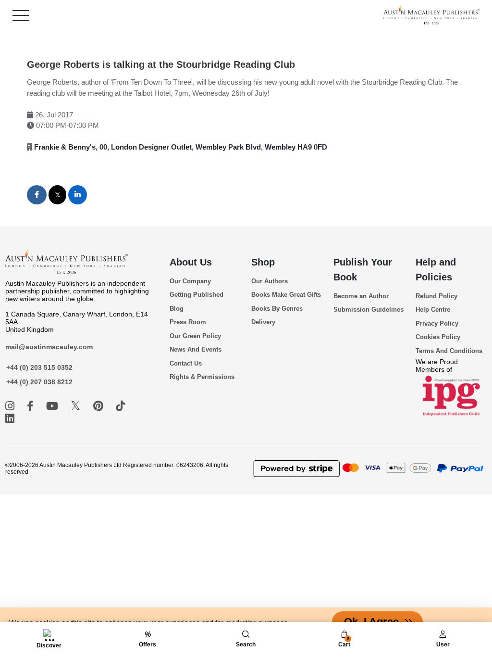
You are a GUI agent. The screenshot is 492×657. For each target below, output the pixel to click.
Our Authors (269, 281)
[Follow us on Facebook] (32, 406)
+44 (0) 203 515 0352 (39, 367)
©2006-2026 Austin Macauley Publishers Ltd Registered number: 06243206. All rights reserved (116, 468)
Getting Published (196, 294)
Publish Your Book (362, 269)
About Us (191, 262)
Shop (263, 262)
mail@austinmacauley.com (49, 347)
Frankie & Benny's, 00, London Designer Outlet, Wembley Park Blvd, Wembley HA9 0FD (180, 147)
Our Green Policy (195, 336)
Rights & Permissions (202, 376)
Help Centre (433, 309)
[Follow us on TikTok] (120, 406)
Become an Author (361, 296)
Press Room (188, 322)
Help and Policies (436, 269)
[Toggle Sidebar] (20, 15)
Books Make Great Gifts (286, 294)
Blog (177, 308)
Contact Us (186, 363)
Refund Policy (436, 296)
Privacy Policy (437, 323)
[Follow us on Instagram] (11, 406)
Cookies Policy (438, 337)
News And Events (195, 349)
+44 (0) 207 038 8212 (39, 382)
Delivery (263, 322)
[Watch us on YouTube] (53, 406)
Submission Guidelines (368, 309)
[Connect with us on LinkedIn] (9, 419)
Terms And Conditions (449, 350)
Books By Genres (277, 308)
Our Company (190, 281)
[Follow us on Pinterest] (99, 406)
